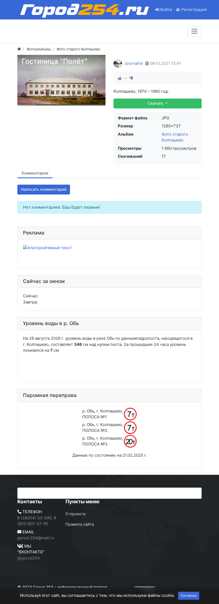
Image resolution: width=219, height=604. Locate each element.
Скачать (156, 103)
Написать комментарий (44, 189)
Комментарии (35, 173)
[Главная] (19, 49)
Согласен (189, 595)
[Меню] (194, 31)
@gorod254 (28, 558)
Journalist (133, 63)
